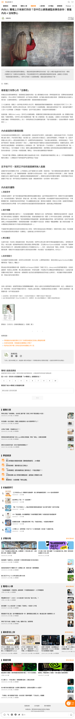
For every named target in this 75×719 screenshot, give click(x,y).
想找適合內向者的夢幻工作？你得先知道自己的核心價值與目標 (24, 340)
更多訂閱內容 (70, 538)
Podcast (68, 6)
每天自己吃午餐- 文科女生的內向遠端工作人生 (19, 345)
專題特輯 (33, 6)
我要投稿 (27, 705)
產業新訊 (5, 6)
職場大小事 (24, 6)
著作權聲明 (47, 705)
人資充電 (42, 6)
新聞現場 (59, 6)
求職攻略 (14, 6)
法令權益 (50, 6)
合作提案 (36, 705)
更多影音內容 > (69, 632)
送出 (37, 398)
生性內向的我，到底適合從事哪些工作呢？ (18, 343)
